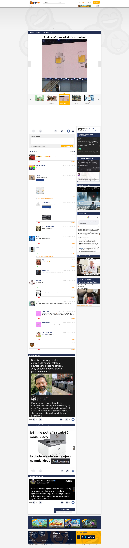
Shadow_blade (45, 270)
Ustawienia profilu (56, 538)
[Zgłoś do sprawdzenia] (73, 131)
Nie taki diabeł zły (35, 355)
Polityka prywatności (79, 544)
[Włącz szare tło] (98, 5)
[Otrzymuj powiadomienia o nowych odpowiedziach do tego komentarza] (74, 154)
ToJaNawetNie (46, 311)
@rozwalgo (44, 313)
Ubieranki (60, 6)
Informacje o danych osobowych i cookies (69, 539)
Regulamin (67, 536)
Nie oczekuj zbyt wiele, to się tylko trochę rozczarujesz (46, 425)
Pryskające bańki (32, 539)
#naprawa (90, 131)
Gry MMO (43, 532)
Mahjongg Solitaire (32, 540)
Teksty (30, 535)
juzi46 (43, 291)
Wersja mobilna (32, 534)
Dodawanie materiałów (57, 537)
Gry (36, 6)
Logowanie (54, 536)
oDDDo (37, 236)
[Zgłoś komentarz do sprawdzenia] (73, 154)
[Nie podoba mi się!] (42, 131)
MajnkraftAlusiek (41, 165)
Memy (41, 6)
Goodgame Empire (44, 539)
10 (70, 512)
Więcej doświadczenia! (36, 476)
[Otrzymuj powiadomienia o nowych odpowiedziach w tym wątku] (74, 175)
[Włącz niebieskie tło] (99, 5)
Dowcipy (52, 6)
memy (35, 29)
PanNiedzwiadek (40, 343)
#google (86, 130)
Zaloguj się (83, 2)
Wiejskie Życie (43, 536)
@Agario (43, 261)
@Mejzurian (44, 272)
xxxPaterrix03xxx (47, 332)
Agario (37, 247)
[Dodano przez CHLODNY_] (40, 193)
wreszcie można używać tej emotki (50, 29)
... (72, 512)
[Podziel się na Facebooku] (68, 131)
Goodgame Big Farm (44, 540)
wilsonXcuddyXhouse (48, 226)
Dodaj (96, 2)
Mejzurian (44, 260)
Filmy (46, 6)
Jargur (37, 155)
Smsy (30, 536)
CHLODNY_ (39, 175)
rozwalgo (38, 301)
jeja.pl (30, 29)
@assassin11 (44, 292)
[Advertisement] (64, 115)
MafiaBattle (43, 535)
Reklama (66, 535)
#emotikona (84, 131)
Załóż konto (89, 2)
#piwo (89, 130)
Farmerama (43, 534)
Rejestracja (55, 535)
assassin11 (38, 280)
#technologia (94, 130)
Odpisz (73, 161)
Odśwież (72, 151)
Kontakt (66, 534)
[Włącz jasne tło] (96, 5)
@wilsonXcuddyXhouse (46, 204)
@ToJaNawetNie (45, 324)
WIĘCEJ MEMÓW (65, 509)
